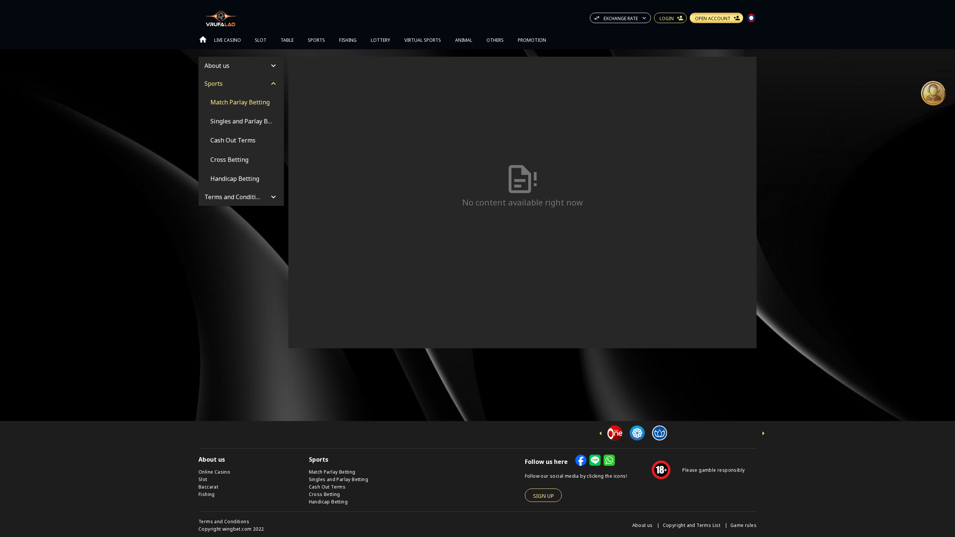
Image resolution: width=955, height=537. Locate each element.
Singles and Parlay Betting (338, 479)
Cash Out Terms (327, 486)
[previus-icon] (600, 433)
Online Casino (214, 471)
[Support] (933, 93)
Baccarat (208, 486)
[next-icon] (763, 433)
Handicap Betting (328, 501)
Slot (202, 479)
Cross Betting (324, 493)
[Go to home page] (202, 39)
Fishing (206, 493)
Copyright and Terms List (692, 524)
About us (643, 524)
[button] (933, 93)
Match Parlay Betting (332, 471)
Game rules (743, 524)
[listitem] (241, 102)
